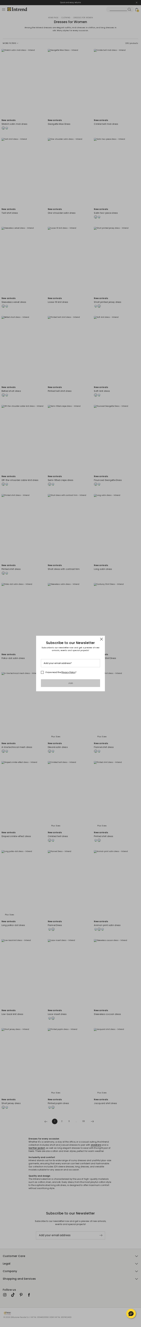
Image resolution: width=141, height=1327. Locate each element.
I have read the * (61, 672)
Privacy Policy (68, 672)
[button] (131, 1313)
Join (70, 683)
